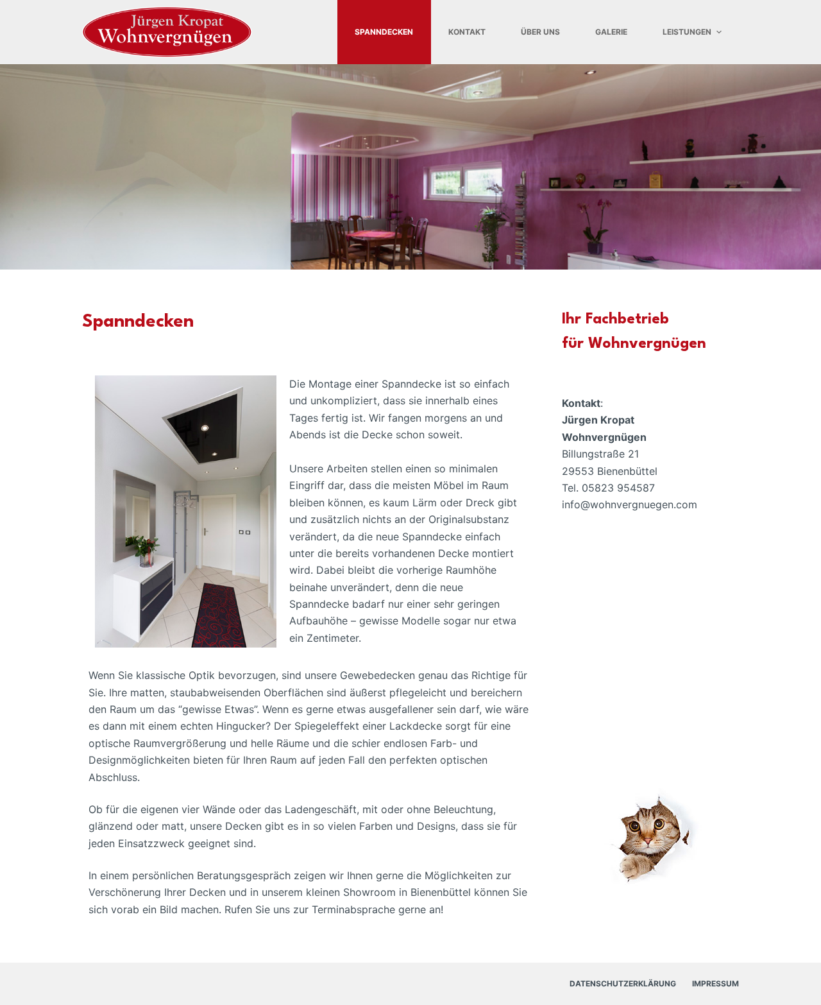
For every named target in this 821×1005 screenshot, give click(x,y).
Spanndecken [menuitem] (384, 32)
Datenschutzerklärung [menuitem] (623, 983)
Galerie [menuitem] (611, 32)
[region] (410, 167)
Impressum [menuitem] (715, 983)
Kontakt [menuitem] (467, 32)
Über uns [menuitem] (540, 32)
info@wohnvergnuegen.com (629, 504)
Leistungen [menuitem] (687, 32)
